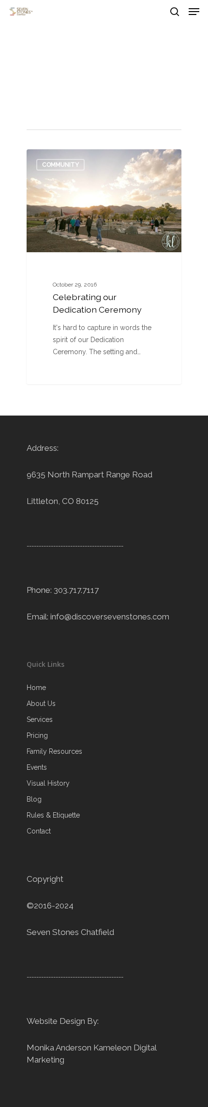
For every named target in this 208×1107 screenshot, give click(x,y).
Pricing (37, 735)
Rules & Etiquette (53, 815)
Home (36, 687)
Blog (34, 799)
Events (37, 767)
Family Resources (54, 751)
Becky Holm (62, 160)
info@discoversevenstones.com (109, 616)
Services (40, 719)
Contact (39, 831)
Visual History (48, 783)
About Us (41, 703)
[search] (174, 11)
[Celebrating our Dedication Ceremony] (104, 266)
